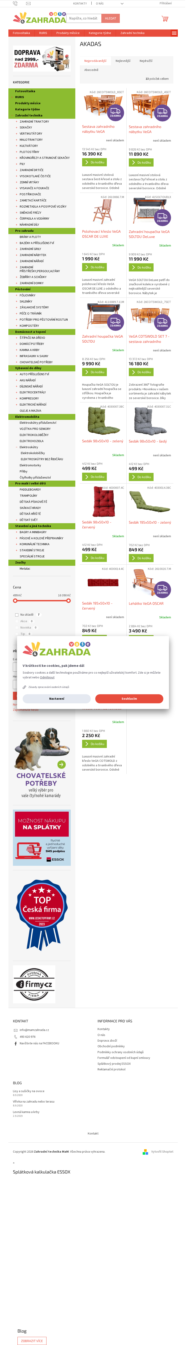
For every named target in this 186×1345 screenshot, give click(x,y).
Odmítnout (47, 677)
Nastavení (56, 699)
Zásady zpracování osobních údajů (48, 687)
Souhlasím (129, 699)
